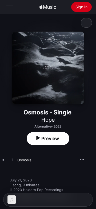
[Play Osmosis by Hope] (12, 160)
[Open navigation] (9, 7)
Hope (48, 120)
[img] (47, 7)
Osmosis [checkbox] (24, 160)
